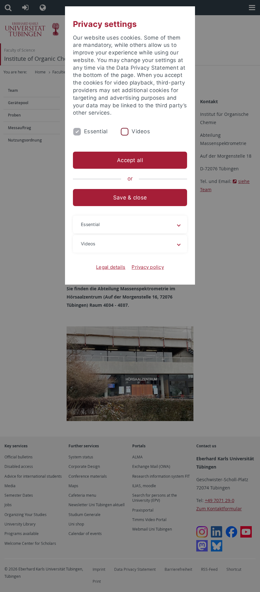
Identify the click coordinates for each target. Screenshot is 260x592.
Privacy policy (148, 267)
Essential (95, 131)
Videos (141, 131)
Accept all (130, 160)
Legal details (110, 267)
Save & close (130, 197)
